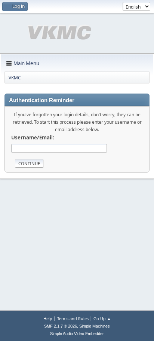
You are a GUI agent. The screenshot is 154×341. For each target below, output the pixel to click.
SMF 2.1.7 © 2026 (60, 326)
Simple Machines (94, 326)
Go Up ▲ (102, 318)
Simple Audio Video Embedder (77, 333)
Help (47, 318)
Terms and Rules (73, 318)
